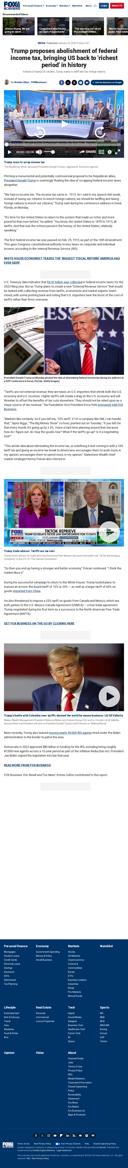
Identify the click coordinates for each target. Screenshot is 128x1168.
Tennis (103, 1041)
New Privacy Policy (42, 1144)
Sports (104, 1007)
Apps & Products (77, 1114)
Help (87, 1144)
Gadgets (72, 1021)
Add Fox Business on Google (108, 82)
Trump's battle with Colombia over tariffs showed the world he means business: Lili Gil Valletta (63, 715)
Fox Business (12, 5)
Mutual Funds (75, 996)
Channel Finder (76, 1058)
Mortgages (10, 952)
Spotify (86, 1135)
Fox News (73, 1102)
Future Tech (74, 1033)
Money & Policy (44, 956)
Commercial (42, 1017)
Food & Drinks (11, 1033)
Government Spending (48, 952)
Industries (73, 984)
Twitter (68, 82)
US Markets (74, 956)
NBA (102, 1017)
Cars (6, 1025)
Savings (8, 968)
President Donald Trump (20, 180)
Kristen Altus (21, 82)
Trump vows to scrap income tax (24, 162)
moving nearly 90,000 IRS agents (70, 733)
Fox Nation (73, 1106)
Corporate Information (80, 1082)
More (89, 6)
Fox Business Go (76, 1110)
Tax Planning (11, 984)
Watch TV (117, 5)
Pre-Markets (74, 992)
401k (6, 976)
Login (104, 5)
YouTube (55, 1135)
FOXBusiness (38, 82)
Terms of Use (75, 1066)
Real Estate (43, 1007)
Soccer (103, 1033)
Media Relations (76, 1078)
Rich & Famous (12, 1017)
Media (42, 43)
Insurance (9, 972)
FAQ (70, 1074)
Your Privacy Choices (70, 1144)
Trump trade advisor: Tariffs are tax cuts (29, 551)
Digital (71, 1013)
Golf (102, 1037)
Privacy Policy (75, 1070)
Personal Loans (12, 964)
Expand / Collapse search (96, 6)
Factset (102, 1147)
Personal (40, 1013)
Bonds (71, 972)
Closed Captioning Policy (104, 1144)
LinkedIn (67, 1135)
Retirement (10, 980)
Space (71, 1041)
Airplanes (9, 1029)
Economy (51, 6)
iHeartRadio (93, 1135)
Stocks (71, 952)
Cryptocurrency (76, 960)
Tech (71, 1007)
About (72, 1052)
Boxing (103, 1029)
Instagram (48, 1135)
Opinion (9, 1052)
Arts (6, 1037)
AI (69, 1037)
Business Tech (75, 1025)
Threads (74, 82)
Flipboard (61, 1135)
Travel (7, 1021)
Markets (64, 6)
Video (40, 1052)
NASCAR (104, 1025)
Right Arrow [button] (122, 26)
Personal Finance (32, 6)
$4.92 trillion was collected (64, 282)
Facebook (61, 82)
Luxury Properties (45, 1021)
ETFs (70, 976)
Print (80, 82)
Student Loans (11, 956)
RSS (74, 1135)
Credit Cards (10, 960)
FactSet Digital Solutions (43, 1150)
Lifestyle (10, 1007)
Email (87, 82)
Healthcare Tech (76, 1029)
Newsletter (80, 1135)
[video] (64, 513)
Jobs (70, 1062)
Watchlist (77, 6)
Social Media (74, 1017)
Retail (71, 988)
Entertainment (11, 1013)
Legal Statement (64, 1150)
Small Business (44, 960)
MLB (102, 1021)
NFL (102, 1013)
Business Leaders (77, 980)
